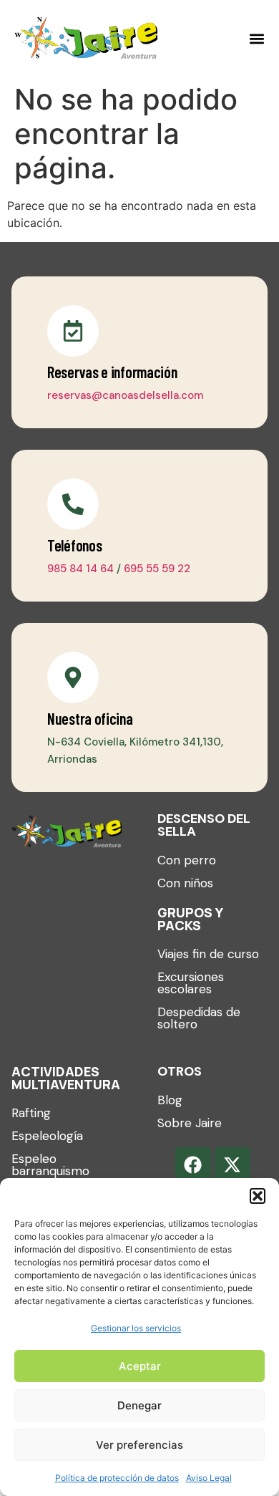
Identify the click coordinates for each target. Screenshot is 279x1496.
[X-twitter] (232, 1165)
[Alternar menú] (257, 39)
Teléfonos (74, 545)
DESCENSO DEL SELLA (203, 825)
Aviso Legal (209, 1477)
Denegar (139, 1405)
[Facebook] (193, 1165)
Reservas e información (112, 371)
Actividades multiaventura (65, 1078)
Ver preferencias (139, 1445)
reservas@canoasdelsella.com (125, 395)
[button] (257, 1196)
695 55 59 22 (157, 568)
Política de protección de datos (117, 1477)
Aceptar (140, 1366)
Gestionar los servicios (136, 1328)
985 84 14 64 (80, 568)
